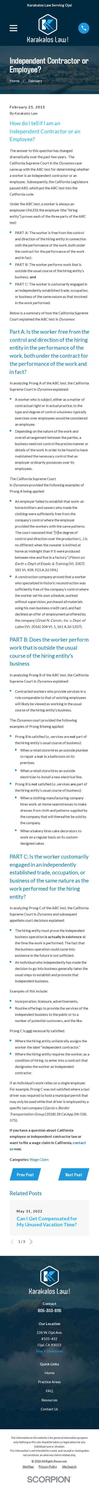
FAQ (49, 1391)
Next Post (73, 1174)
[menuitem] (28, 1466)
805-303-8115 (49, 1310)
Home (49, 1373)
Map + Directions (49, 1351)
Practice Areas (49, 1382)
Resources (49, 1400)
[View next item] (31, 1241)
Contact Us (49, 1409)
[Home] (47, 28)
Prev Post (25, 1174)
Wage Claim (39, 1159)
